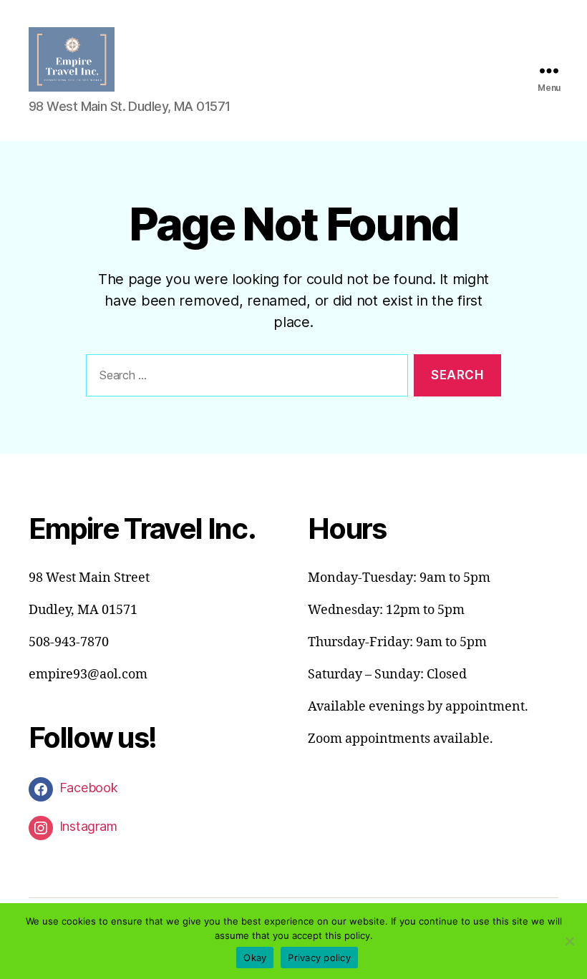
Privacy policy (319, 957)
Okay (254, 957)
